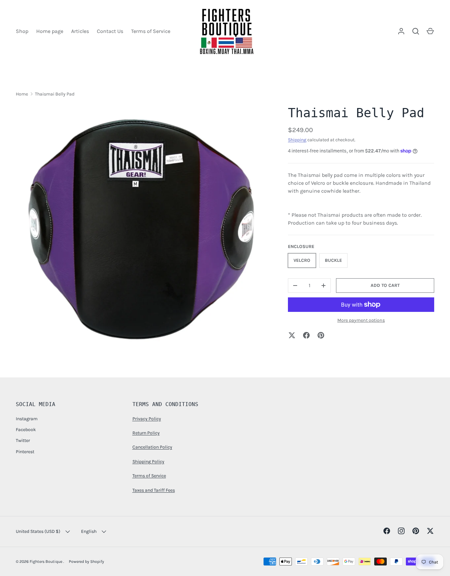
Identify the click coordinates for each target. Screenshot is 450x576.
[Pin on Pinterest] (321, 335)
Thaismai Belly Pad (54, 94)
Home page (49, 31)
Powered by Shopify (86, 561)
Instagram (27, 419)
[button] (430, 31)
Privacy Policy (146, 419)
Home (22, 94)
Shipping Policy (148, 461)
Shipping (297, 140)
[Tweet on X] (292, 335)
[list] (141, 229)
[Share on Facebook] (306, 335)
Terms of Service (150, 31)
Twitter (23, 440)
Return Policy (146, 433)
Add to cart (385, 285)
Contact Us (110, 31)
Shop (22, 31)
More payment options (361, 320)
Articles (80, 31)
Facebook (26, 429)
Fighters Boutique (46, 561)
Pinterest (25, 451)
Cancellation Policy (152, 447)
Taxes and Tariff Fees (153, 490)
